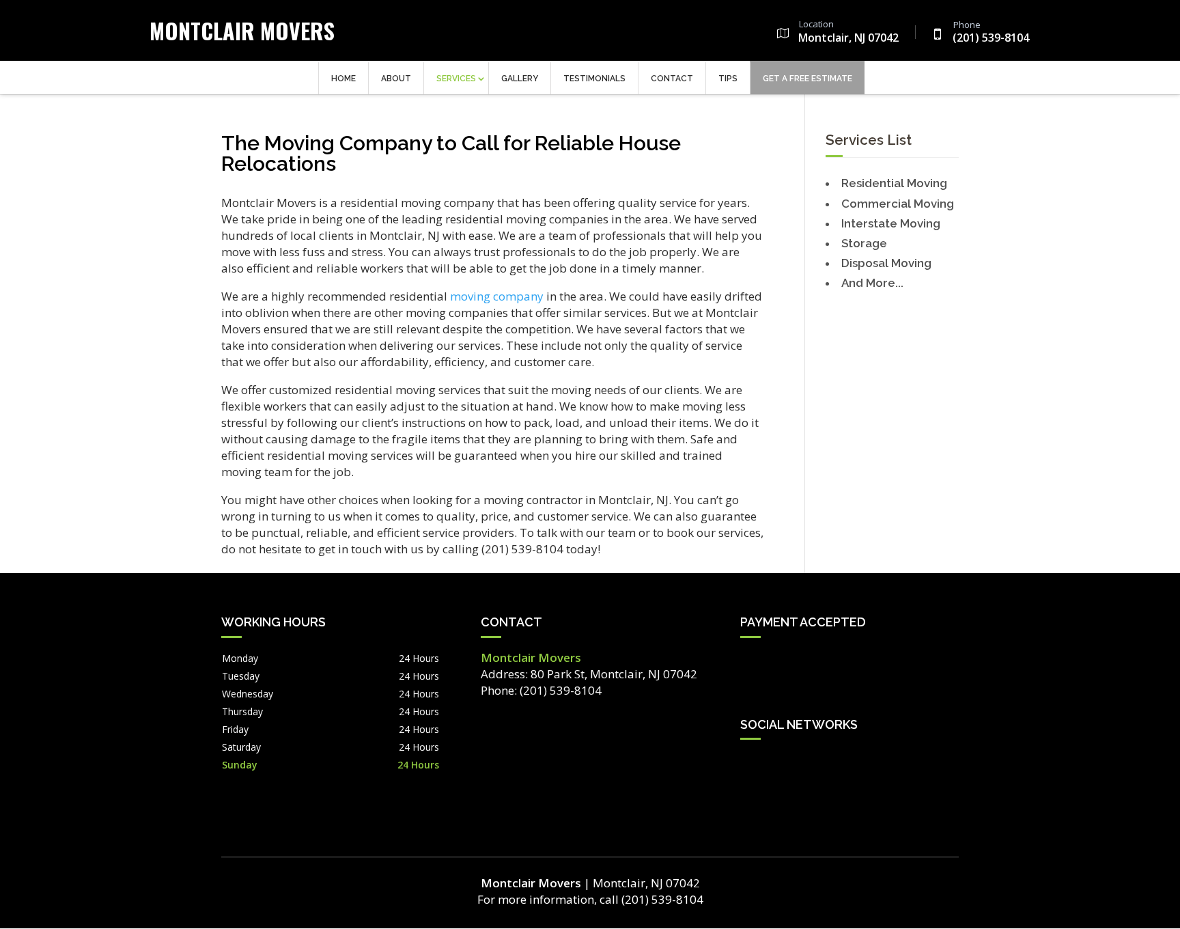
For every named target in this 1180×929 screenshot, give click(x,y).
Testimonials (594, 78)
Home (343, 78)
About (396, 78)
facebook (751, 762)
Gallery (519, 78)
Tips (728, 78)
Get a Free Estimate (807, 78)
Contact (672, 78)
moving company (497, 296)
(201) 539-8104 (991, 32)
